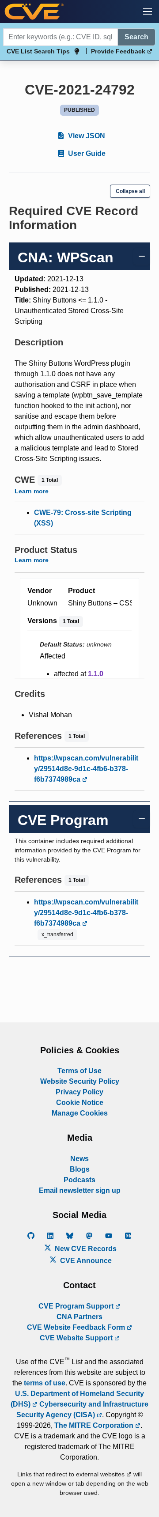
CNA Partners (79, 1316)
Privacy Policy (79, 1092)
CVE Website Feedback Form (77, 1327)
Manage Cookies (80, 1113)
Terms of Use (79, 1070)
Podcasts (79, 1180)
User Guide (86, 153)
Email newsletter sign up (80, 1190)
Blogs (80, 1169)
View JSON (85, 136)
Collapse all (130, 191)
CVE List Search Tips (38, 51)
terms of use (44, 1383)
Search (136, 37)
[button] (147, 11)
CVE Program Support (76, 1306)
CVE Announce (85, 1260)
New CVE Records (85, 1248)
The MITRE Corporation (94, 1425)
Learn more (32, 491)
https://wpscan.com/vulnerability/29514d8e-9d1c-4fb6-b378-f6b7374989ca (86, 768)
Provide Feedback (119, 51)
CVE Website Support (77, 1338)
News (79, 1158)
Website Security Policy (79, 1081)
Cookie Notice (79, 1102)
